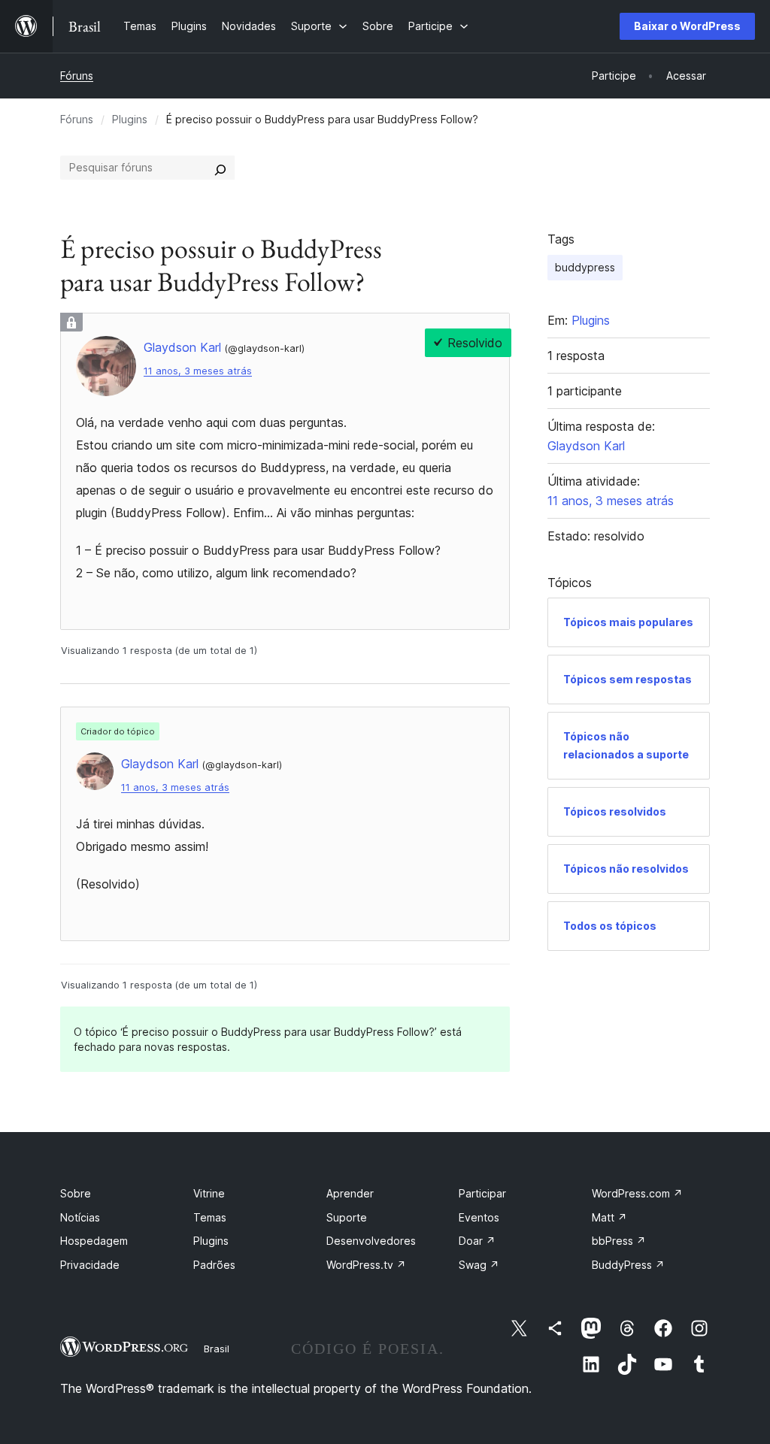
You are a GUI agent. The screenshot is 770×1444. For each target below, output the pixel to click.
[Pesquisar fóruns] (220, 168)
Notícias (80, 1217)
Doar (477, 1240)
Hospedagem (94, 1240)
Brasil (216, 1349)
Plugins (129, 119)
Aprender (350, 1193)
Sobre (75, 1193)
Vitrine (209, 1193)
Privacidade (90, 1264)
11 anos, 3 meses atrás (198, 371)
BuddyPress (628, 1264)
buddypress (585, 267)
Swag (479, 1264)
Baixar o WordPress (687, 26)
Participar (482, 1193)
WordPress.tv (366, 1264)
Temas (209, 1217)
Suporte (346, 1217)
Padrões (214, 1264)
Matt (609, 1217)
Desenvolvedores (371, 1240)
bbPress (619, 1240)
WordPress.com (637, 1193)
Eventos (479, 1217)
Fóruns (76, 75)
